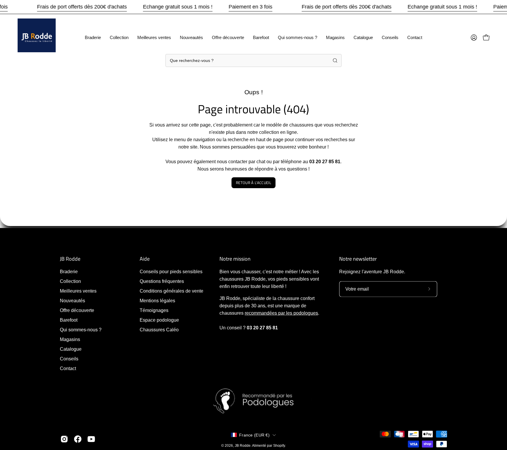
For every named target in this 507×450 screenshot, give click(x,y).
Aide (145, 259)
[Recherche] (335, 60)
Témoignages (154, 310)
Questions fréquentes (162, 281)
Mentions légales (157, 300)
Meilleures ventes (78, 291)
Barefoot (68, 320)
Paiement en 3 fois (250, 7)
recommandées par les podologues (281, 313)
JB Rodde (70, 259)
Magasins (70, 339)
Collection (70, 281)
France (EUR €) (254, 434)
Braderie (69, 271)
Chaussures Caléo (159, 329)
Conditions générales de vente (171, 291)
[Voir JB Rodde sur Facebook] (77, 439)
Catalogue (71, 349)
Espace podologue (159, 320)
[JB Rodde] (37, 37)
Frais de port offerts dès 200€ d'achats (82, 7)
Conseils (69, 358)
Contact (68, 368)
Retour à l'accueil (253, 183)
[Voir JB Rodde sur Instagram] (64, 439)
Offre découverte (77, 310)
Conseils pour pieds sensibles (171, 271)
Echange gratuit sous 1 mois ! (177, 7)
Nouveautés (72, 300)
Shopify (279, 445)
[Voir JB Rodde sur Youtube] (91, 439)
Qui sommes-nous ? (81, 329)
